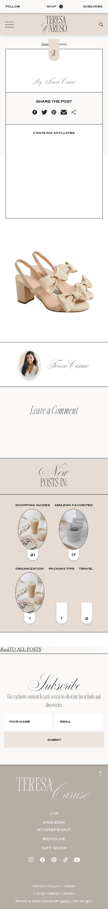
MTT (89, 901)
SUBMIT (54, 739)
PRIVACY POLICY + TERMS (54, 886)
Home (45, 44)
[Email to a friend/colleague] (64, 113)
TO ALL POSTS (20, 650)
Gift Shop (54, 848)
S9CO (65, 901)
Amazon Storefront (54, 826)
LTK (54, 813)
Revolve (54, 839)
